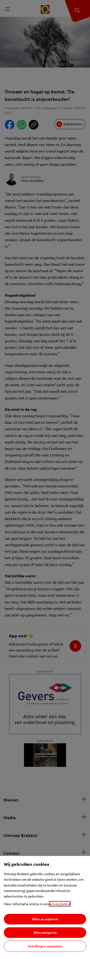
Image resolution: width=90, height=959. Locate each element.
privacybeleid (60, 904)
